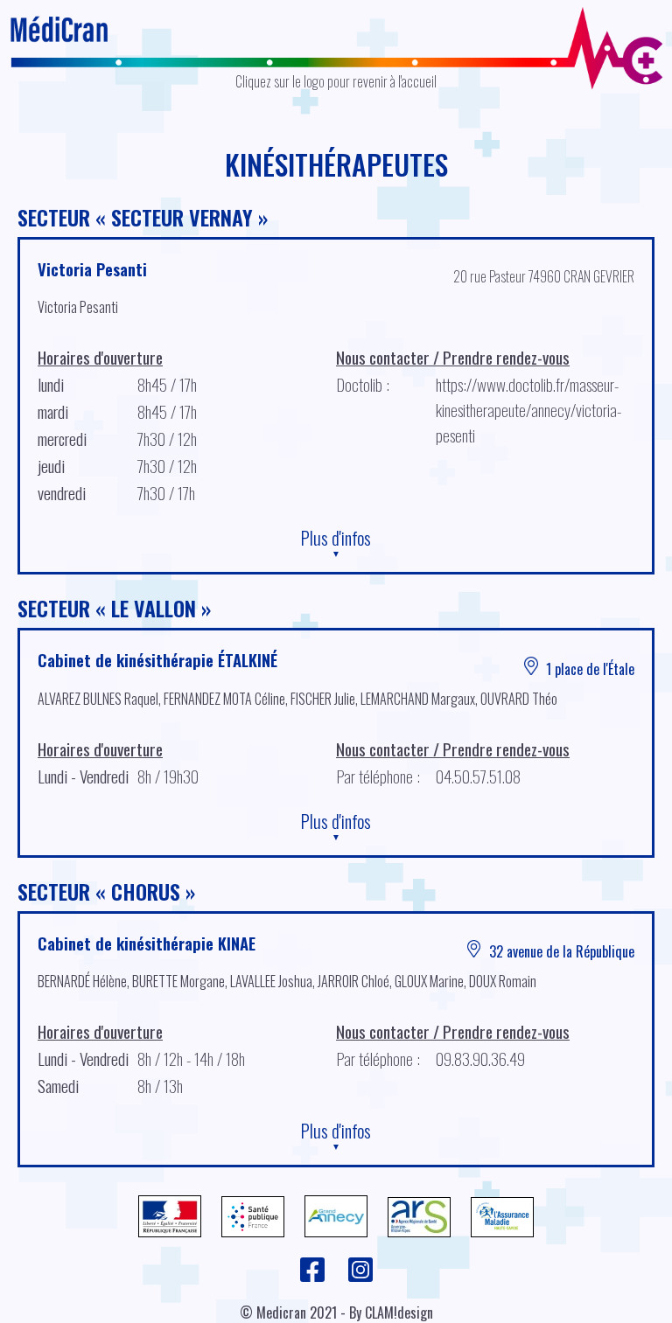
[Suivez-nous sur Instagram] (360, 1277)
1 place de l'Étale (588, 668)
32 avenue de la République (560, 951)
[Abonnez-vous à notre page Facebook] (313, 1277)
